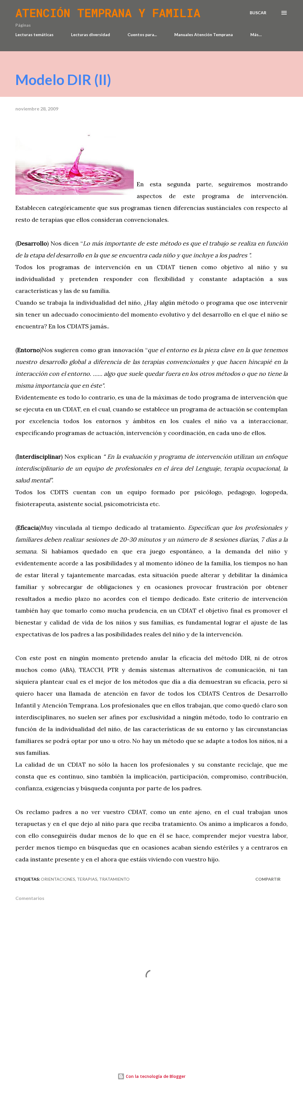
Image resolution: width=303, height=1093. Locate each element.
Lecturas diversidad (90, 34)
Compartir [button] (268, 879)
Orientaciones (58, 879)
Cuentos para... (142, 34)
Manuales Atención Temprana (203, 34)
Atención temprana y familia (107, 12)
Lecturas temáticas (34, 34)
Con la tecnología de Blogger (155, 1076)
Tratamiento (114, 879)
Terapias (87, 879)
